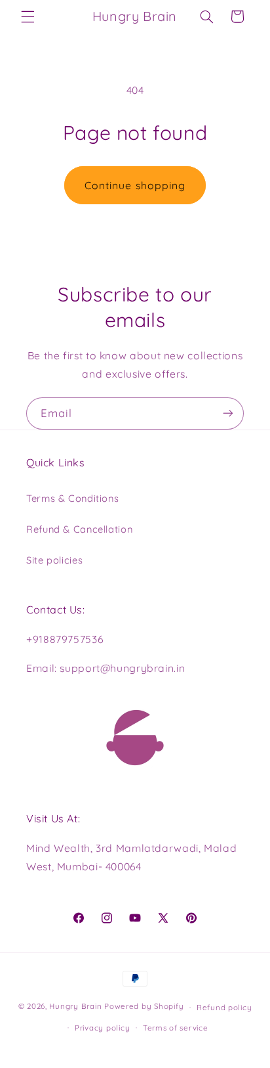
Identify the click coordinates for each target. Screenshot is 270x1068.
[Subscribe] (228, 413)
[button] (27, 16)
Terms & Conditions (72, 498)
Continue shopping (135, 185)
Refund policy (224, 1007)
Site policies (54, 560)
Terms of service (175, 1028)
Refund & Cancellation (79, 529)
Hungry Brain (75, 1007)
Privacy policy (102, 1028)
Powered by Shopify (143, 1007)
